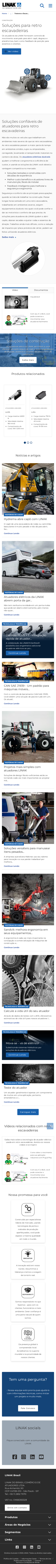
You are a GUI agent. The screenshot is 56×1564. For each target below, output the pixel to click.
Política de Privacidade (23, 1561)
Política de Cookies (11, 1559)
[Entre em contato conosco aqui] (50, 1126)
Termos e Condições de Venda (27, 1562)
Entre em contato (17, 1508)
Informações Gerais (29, 1559)
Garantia (38, 1561)
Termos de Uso (45, 1559)
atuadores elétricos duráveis (36, 157)
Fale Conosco (28, 1408)
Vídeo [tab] (15, 290)
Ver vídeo (13, 51)
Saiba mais (8, 237)
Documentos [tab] (41, 290)
